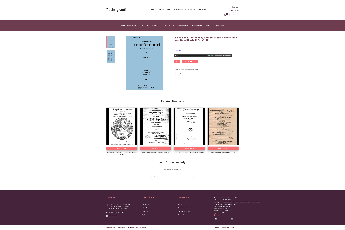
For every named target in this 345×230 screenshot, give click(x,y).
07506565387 (113, 216)
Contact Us (145, 204)
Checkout (236, 13)
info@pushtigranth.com (116, 212)
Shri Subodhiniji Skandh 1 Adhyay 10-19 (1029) (155, 153)
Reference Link (182, 208)
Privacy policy (130, 227)
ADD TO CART (122, 148)
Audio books (131, 25)
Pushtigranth (121, 227)
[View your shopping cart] (225, 15)
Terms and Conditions (184, 211)
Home (123, 25)
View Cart (145, 211)
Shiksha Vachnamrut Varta (148, 25)
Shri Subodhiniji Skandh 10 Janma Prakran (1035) (189, 153)
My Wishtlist (146, 215)
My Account (235, 10)
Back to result (190, 61)
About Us (145, 208)
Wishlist (236, 15)
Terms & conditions (140, 227)
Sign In (180, 204)
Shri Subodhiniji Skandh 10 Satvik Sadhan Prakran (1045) (122, 153)
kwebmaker (234, 227)
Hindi (179, 73)
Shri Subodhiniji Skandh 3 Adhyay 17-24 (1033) (223, 153)
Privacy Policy (182, 215)
